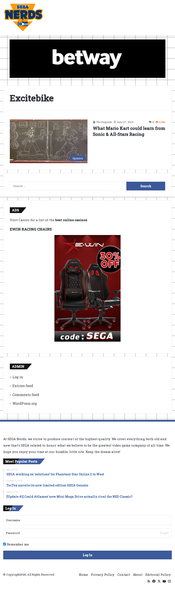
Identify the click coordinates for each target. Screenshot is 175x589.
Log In (87, 555)
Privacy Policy (102, 574)
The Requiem (104, 122)
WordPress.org (24, 403)
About (137, 574)
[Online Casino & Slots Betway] (87, 58)
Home (83, 574)
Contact (123, 574)
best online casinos (71, 220)
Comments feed (25, 394)
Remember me (17, 544)
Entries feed (22, 385)
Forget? (164, 533)
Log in (17, 377)
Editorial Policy (158, 574)
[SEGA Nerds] (23, 17)
